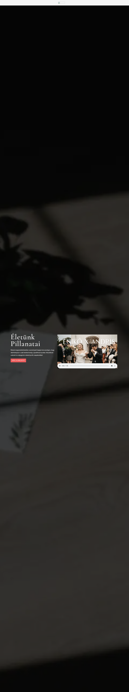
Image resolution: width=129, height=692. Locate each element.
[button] (18, 360)
